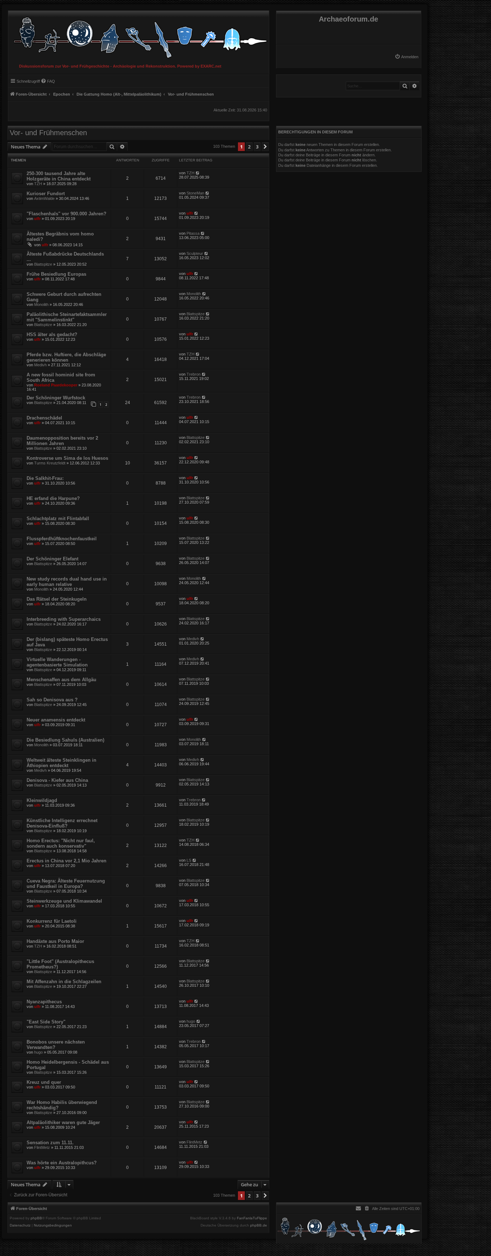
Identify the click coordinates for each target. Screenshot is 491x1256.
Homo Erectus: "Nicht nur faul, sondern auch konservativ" (61, 843)
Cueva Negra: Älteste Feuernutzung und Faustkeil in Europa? (66, 883)
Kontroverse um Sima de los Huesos (67, 458)
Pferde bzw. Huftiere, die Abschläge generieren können (66, 357)
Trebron (194, 374)
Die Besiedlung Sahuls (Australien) (65, 740)
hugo (191, 1021)
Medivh (40, 365)
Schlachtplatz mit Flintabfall (58, 518)
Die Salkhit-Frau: (45, 478)
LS (189, 860)
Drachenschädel (44, 418)
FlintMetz (42, 1147)
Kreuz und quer (44, 1082)
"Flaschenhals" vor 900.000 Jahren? (66, 213)
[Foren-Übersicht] (138, 36)
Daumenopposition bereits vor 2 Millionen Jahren (62, 440)
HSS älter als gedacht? (52, 334)
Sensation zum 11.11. (50, 1142)
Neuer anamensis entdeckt (56, 720)
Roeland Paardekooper (55, 385)
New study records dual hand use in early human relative (67, 581)
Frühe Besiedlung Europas (56, 274)
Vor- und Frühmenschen (48, 133)
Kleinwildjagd (42, 800)
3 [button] (257, 146)
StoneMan (195, 193)
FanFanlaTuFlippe (252, 1218)
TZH (38, 184)
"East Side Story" (46, 1021)
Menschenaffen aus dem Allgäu (61, 679)
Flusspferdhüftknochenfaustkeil (62, 538)
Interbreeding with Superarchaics (64, 619)
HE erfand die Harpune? (53, 498)
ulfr (37, 218)
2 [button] (249, 146)
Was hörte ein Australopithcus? (62, 1162)
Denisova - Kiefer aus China (57, 780)
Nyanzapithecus (44, 1001)
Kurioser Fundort (46, 193)
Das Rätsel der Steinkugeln (57, 599)
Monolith (41, 304)
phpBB (36, 1218)
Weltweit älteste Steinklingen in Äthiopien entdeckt (61, 762)
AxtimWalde (44, 198)
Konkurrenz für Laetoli (52, 921)
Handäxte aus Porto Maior (55, 941)
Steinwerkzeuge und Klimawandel (64, 901)
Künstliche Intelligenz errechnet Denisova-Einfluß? (62, 823)
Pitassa (193, 233)
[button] (265, 146)
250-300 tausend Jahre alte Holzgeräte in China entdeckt (59, 176)
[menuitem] (406, 56)
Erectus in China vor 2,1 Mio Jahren (66, 860)
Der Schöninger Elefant (52, 558)
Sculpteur (195, 253)
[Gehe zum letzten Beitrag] (198, 173)
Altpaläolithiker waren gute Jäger (63, 1122)
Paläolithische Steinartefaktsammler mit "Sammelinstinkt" (67, 317)
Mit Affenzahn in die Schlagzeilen (64, 981)
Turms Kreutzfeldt (49, 463)
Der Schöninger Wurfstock (56, 397)
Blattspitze (43, 264)
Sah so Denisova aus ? (52, 699)
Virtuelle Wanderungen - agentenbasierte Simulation (57, 662)
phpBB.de (258, 1225)
